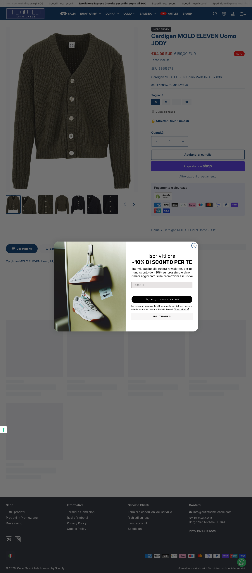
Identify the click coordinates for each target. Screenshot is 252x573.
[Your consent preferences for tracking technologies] (3, 429)
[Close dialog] (194, 245)
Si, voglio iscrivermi (162, 299)
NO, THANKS (162, 316)
